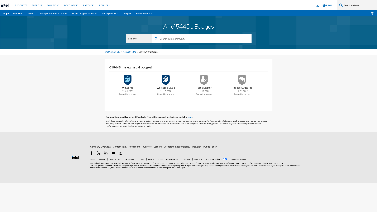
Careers (158, 146)
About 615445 (129, 51)
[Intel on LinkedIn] (106, 153)
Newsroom (134, 146)
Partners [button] (89, 5)
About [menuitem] (30, 13)
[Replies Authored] (242, 80)
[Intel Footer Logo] (76, 157)
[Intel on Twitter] (98, 153)
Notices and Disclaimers (143, 165)
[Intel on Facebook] (91, 153)
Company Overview (100, 146)
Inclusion (196, 146)
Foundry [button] (104, 5)
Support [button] (37, 5)
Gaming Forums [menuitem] (109, 13)
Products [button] (21, 5)
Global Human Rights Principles (271, 165)
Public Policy (210, 146)
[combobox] (202, 38)
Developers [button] (71, 5)
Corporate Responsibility (177, 146)
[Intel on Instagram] (120, 153)
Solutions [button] (53, 5)
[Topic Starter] (204, 80)
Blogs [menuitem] (126, 13)
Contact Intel (120, 146)
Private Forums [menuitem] (143, 13)
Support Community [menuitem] (12, 13)
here (190, 117)
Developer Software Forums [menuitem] (52, 13)
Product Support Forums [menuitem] (83, 13)
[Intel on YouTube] (113, 153)
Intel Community (112, 51)
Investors (147, 146)
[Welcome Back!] (166, 80)
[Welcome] (127, 80)
